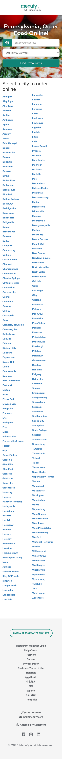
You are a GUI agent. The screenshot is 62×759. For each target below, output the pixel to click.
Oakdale (36, 281)
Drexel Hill (8, 362)
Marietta (36, 174)
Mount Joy (37, 234)
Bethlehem (8, 185)
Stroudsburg (38, 444)
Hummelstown (10, 553)
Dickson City (9, 348)
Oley (34, 295)
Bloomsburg (8, 189)
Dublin (5, 366)
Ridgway (36, 374)
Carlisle (6, 255)
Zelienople (38, 597)
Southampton (39, 416)
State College (39, 430)
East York (7, 385)
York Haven (38, 593)
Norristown (38, 262)
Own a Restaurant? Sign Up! (31, 633)
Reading (36, 365)
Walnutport (38, 486)
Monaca (36, 216)
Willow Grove (39, 555)
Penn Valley (38, 323)
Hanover (7, 497)
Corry (5, 320)
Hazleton (7, 534)
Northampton (39, 276)
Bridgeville (8, 222)
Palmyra (36, 309)
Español (31, 690)
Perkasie (37, 332)
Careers (31, 659)
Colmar (6, 296)
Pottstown (37, 355)
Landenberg (8, 594)
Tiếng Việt (31, 699)
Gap (4, 450)
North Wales (38, 272)
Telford (36, 458)
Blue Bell (7, 194)
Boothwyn (7, 203)
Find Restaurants (31, 63)
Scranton (37, 383)
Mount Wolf (38, 244)
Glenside (7, 473)
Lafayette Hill (9, 585)
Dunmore (7, 376)
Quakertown (38, 360)
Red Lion (37, 369)
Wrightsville (38, 569)
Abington (7, 96)
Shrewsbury (38, 402)
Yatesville (37, 583)
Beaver (6, 157)
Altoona (6, 110)
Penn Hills (37, 318)
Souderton (37, 411)
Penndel (36, 327)
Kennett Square (10, 571)
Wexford (36, 537)
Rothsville (37, 379)
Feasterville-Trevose (13, 441)
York (34, 588)
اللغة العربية (31, 677)
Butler (5, 241)
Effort (5, 394)
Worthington (38, 565)
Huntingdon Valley (12, 557)
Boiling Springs (10, 199)
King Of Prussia (10, 576)
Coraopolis (8, 315)
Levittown (37, 118)
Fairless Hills (9, 436)
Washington (38, 500)
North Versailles (40, 267)
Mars (35, 178)
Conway (6, 306)
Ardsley (6, 134)
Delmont (7, 343)
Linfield (36, 132)
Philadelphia (39, 337)
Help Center (31, 650)
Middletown (38, 206)
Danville (6, 338)
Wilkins (36, 546)
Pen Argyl (37, 313)
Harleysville (8, 506)
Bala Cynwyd (9, 143)
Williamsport (39, 551)
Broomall (7, 236)
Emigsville (7, 408)
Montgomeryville (41, 225)
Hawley (6, 529)
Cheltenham (9, 273)
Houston (7, 548)
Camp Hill (7, 245)
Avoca (5, 138)
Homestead (8, 543)
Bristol (6, 227)
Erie (4, 417)
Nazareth (37, 248)
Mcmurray (37, 192)
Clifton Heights (10, 282)
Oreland (36, 299)
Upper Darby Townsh (43, 476)
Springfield (38, 425)
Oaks (35, 285)
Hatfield (6, 520)
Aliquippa (7, 101)
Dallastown (8, 334)
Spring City (38, 420)
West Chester (39, 514)
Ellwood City (9, 404)
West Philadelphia (42, 528)
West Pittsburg (40, 532)
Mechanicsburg (40, 197)
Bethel (6, 175)
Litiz (34, 141)
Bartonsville (8, 152)
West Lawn (38, 523)
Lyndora (36, 150)
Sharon (36, 388)
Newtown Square (41, 258)
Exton (5, 431)
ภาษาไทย (31, 695)
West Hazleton (40, 518)
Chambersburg (10, 269)
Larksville (37, 95)
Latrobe (36, 99)
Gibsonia (7, 459)
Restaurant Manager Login (31, 645)
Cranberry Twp (10, 329)
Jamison (6, 566)
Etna (4, 427)
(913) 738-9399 (32, 712)
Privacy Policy (31, 663)
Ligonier (36, 127)
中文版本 (31, 681)
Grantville (7, 483)
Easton (6, 390)
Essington (7, 422)
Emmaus (7, 413)
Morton (36, 230)
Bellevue (7, 161)
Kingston (7, 580)
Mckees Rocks (40, 188)
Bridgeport (8, 217)
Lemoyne (37, 109)
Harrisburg (8, 511)
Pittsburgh (37, 346)
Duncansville (9, 371)
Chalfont (7, 264)
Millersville (38, 211)
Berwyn (6, 171)
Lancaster (7, 590)
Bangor (6, 147)
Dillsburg (7, 352)
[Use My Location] (7, 43)
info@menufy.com (32, 716)
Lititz (35, 137)
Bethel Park (8, 180)
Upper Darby (39, 472)
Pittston (36, 351)
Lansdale (7, 599)
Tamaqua (37, 448)
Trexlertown (38, 467)
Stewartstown (39, 439)
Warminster (38, 490)
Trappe (36, 462)
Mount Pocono (40, 239)
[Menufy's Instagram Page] (31, 734)
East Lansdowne (11, 380)
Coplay (6, 310)
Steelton (36, 434)
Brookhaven (8, 231)
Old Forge (37, 290)
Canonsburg (8, 250)
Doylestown (8, 357)
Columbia (7, 301)
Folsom (6, 445)
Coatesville (8, 287)
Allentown (7, 106)
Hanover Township (12, 501)
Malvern (36, 155)
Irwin (5, 562)
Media (35, 202)
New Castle (38, 253)
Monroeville (38, 220)
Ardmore (7, 129)
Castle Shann (9, 259)
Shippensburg (39, 397)
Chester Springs (11, 278)
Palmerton (37, 304)
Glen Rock (7, 469)
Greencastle (8, 487)
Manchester (38, 160)
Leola (35, 113)
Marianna (37, 169)
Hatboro (6, 515)
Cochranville (9, 292)
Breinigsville (9, 208)
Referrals (31, 672)
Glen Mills (7, 464)
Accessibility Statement (32, 724)
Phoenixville (38, 341)
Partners (31, 654)
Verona (36, 481)
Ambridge (7, 120)
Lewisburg (37, 123)
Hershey (6, 539)
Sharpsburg (38, 393)
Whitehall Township (42, 542)
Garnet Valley (9, 455)
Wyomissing (38, 579)
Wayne (35, 504)
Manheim (37, 164)
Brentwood (8, 213)
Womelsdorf (38, 560)
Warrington (38, 495)
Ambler (6, 115)
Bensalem (7, 166)
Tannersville (38, 453)
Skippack (37, 407)
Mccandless (38, 183)
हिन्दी (31, 686)
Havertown (8, 525)
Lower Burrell (39, 146)
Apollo (5, 124)
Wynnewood (38, 574)
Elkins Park (8, 399)
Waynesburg (38, 509)
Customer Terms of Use (31, 668)
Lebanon (36, 104)
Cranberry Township (13, 324)
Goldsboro (7, 478)
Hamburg (7, 492)
